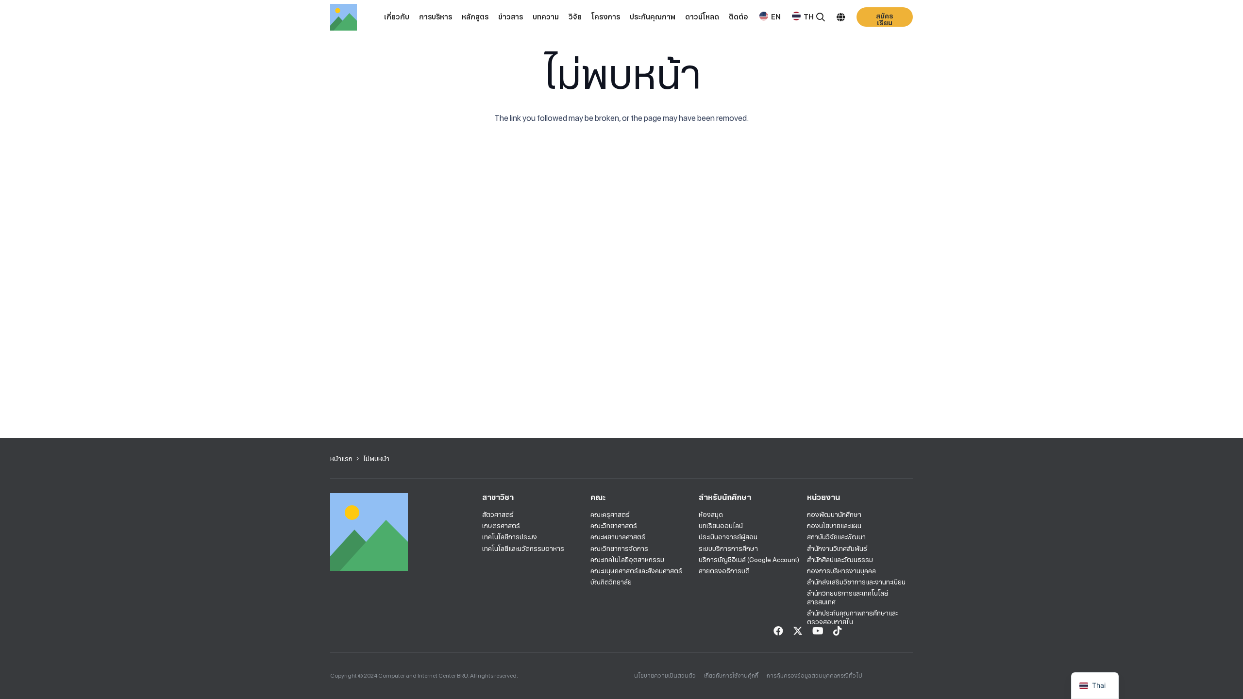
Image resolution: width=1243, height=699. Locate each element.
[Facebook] (778, 631)
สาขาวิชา (498, 497)
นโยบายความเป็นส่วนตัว (665, 675)
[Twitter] (798, 631)
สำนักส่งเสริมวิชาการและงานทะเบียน (856, 582)
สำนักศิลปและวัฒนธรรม (840, 560)
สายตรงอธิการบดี (724, 571)
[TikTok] (837, 631)
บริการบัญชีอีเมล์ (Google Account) (749, 560)
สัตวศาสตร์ (498, 514)
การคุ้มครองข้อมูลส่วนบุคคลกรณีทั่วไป (814, 675)
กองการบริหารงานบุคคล (841, 571)
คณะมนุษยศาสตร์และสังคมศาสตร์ (636, 571)
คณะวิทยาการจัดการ (619, 548)
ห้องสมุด (711, 514)
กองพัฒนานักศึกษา (834, 514)
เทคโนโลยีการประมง (509, 537)
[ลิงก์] (343, 17)
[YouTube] (817, 631)
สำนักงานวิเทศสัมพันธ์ (837, 548)
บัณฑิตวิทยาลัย (611, 582)
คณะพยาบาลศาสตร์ (617, 537)
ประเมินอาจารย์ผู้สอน (728, 537)
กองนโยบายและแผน (834, 526)
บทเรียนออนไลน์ (721, 526)
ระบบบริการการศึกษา (728, 548)
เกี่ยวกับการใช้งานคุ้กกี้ (731, 675)
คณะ (597, 497)
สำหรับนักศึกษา (725, 497)
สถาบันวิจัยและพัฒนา (836, 537)
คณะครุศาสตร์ (610, 514)
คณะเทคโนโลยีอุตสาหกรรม (627, 560)
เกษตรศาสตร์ (501, 526)
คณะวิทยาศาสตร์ (613, 526)
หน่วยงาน (823, 497)
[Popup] (820, 17)
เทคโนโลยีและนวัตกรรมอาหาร (523, 548)
